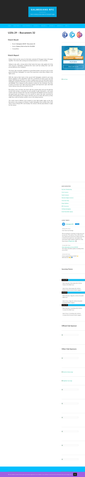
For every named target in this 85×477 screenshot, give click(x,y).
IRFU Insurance (65, 206)
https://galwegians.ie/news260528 (70, 247)
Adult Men (16, 25)
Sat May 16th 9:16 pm (66, 254)
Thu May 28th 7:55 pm (66, 245)
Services (59, 25)
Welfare (43, 25)
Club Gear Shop (65, 200)
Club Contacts (65, 192)
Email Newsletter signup (67, 211)
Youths (36, 25)
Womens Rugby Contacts (67, 197)
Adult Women (26, 25)
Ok (75, 474)
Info (66, 25)
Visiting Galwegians (66, 209)
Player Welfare (65, 203)
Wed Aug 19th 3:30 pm (66, 228)
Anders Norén (69, 471)
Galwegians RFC (42, 9)
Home (9, 25)
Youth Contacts (65, 195)
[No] (83, 474)
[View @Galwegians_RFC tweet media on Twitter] (76, 241)
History (51, 25)
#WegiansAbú (71, 241)
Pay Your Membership (67, 189)
